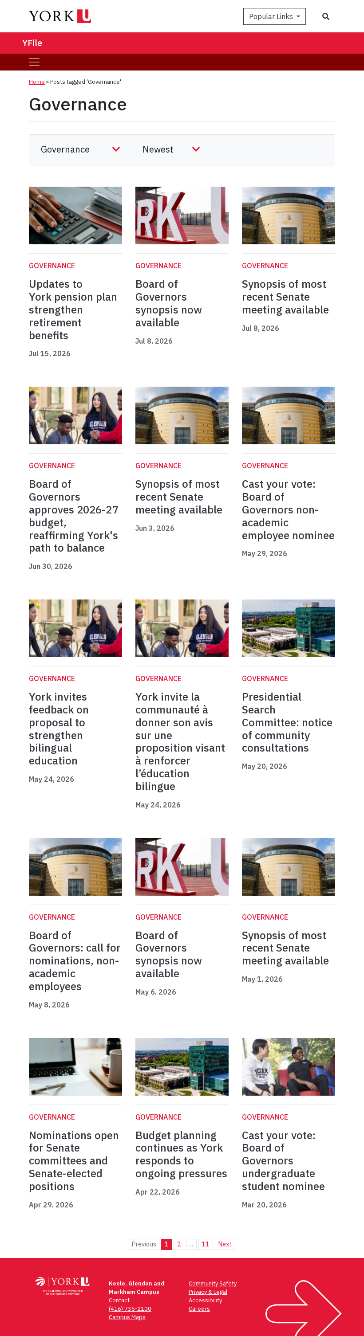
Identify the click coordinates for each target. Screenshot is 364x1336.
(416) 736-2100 (130, 1308)
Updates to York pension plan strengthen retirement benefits (73, 309)
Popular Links (272, 16)
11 (206, 1244)
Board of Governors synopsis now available (168, 303)
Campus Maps (127, 1317)
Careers (199, 1308)
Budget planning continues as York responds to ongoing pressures (181, 1154)
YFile (32, 43)
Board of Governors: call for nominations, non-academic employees (75, 960)
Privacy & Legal (208, 1292)
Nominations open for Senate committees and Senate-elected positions (74, 1160)
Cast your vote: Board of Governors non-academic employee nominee (288, 509)
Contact (119, 1300)
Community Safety (213, 1283)
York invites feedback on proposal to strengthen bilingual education (59, 729)
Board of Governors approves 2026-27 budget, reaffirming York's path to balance (73, 516)
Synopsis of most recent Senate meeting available (285, 297)
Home (37, 82)
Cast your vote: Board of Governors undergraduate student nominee (283, 1160)
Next (225, 1244)
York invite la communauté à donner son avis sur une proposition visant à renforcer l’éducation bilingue (180, 741)
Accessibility (205, 1300)
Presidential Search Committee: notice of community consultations (287, 722)
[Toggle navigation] (34, 62)
